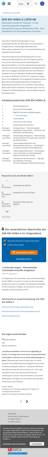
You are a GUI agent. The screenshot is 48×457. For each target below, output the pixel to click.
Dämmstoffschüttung (10, 307)
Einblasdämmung (26, 307)
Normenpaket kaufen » (25, 252)
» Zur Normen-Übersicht (11, 13)
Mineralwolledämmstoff (30, 311)
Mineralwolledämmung (11, 316)
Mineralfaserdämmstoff (11, 311)
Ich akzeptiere (37, 444)
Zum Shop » (6, 217)
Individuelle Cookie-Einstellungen (14, 444)
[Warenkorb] (28, 3)
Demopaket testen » (24, 259)
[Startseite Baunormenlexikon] (3, 3)
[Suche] (36, 3)
